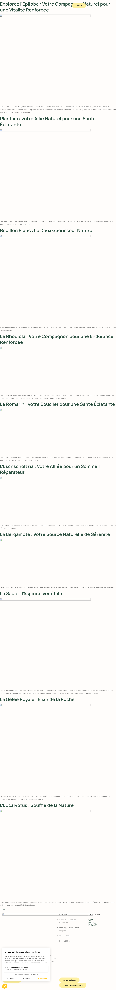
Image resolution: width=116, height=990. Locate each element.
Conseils (91, 922)
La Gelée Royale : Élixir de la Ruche (37, 699)
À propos (91, 921)
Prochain (4, 909)
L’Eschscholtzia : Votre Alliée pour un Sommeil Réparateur (50, 469)
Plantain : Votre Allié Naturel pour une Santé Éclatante (48, 121)
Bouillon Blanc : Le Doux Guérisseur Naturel (47, 230)
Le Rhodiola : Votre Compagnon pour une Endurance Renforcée (56, 339)
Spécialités (92, 925)
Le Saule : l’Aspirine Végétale (31, 593)
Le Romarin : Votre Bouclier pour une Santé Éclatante (57, 404)
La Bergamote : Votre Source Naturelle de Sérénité (55, 534)
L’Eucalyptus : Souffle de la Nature (37, 805)
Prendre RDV (92, 924)
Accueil (90, 919)
